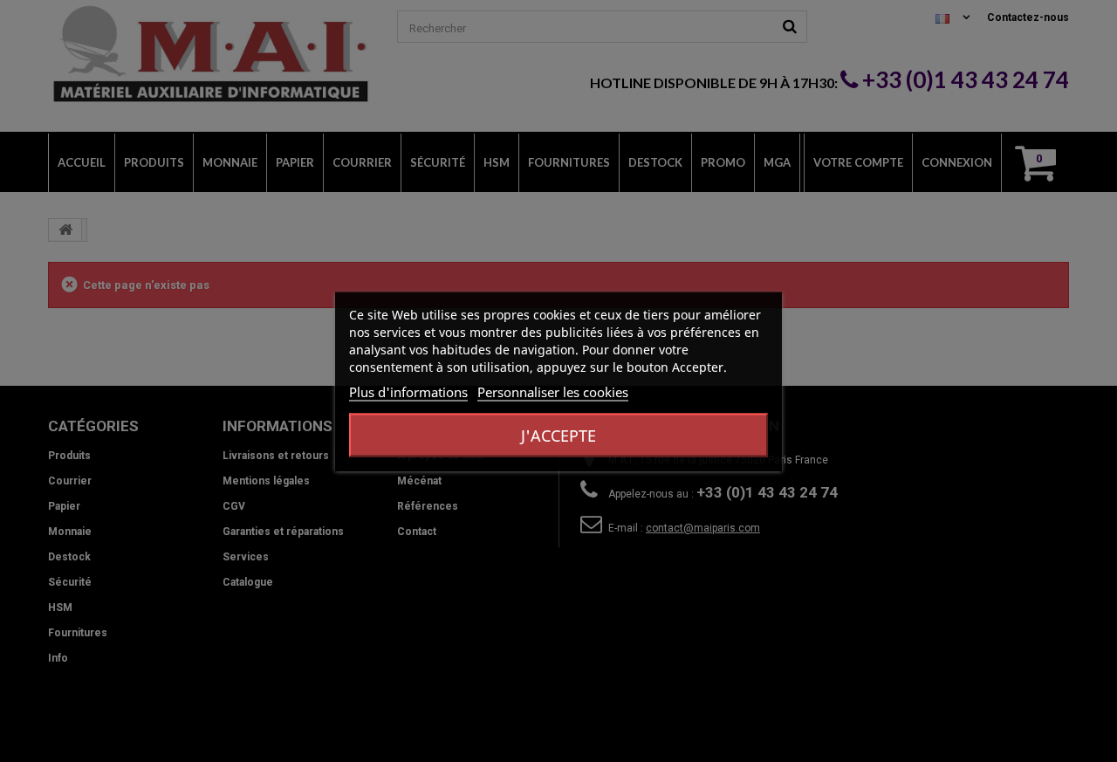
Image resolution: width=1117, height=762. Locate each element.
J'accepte (558, 434)
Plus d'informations (408, 391)
